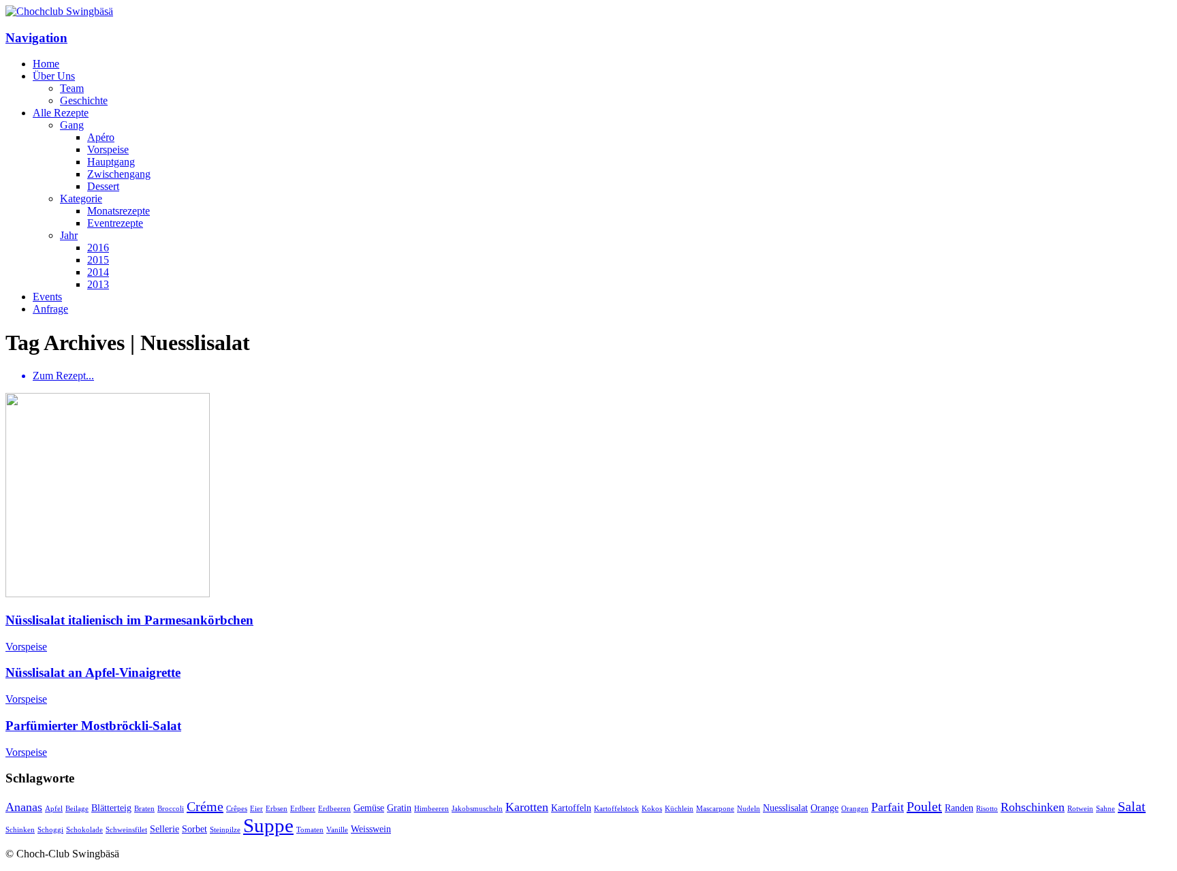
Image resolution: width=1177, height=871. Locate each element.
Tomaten (310, 830)
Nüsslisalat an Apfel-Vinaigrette (93, 672)
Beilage (77, 808)
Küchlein (679, 808)
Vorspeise (108, 149)
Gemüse (369, 807)
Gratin (399, 807)
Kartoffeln (571, 807)
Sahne (1105, 808)
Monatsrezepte (118, 211)
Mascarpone (715, 808)
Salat (1132, 806)
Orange (824, 807)
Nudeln (748, 808)
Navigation (36, 38)
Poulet (924, 806)
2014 (98, 272)
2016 (98, 247)
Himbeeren (431, 808)
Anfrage (50, 309)
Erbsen (276, 808)
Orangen (854, 808)
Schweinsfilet (126, 830)
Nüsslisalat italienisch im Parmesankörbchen (129, 620)
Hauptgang (111, 162)
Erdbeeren (334, 808)
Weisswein (371, 828)
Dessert (103, 186)
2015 (98, 260)
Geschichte (84, 100)
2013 (98, 284)
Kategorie (81, 198)
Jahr (69, 235)
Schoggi (50, 830)
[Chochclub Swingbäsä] (59, 11)
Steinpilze (225, 830)
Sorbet (194, 828)
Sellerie (164, 828)
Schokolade (84, 830)
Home (46, 63)
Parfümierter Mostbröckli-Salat (93, 725)
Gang (72, 125)
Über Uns (54, 76)
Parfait (887, 807)
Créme (205, 806)
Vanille (337, 830)
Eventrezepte (115, 223)
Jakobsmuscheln (477, 808)
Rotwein (1080, 808)
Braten (144, 808)
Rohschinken (1033, 807)
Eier (256, 808)
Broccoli (170, 808)
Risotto (987, 808)
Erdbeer (302, 808)
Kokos (652, 808)
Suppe (268, 825)
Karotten (526, 807)
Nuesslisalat (785, 807)
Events (47, 296)
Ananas (23, 807)
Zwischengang (119, 174)
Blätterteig (111, 807)
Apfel (54, 808)
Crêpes (236, 808)
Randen (959, 807)
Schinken (20, 830)
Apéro (100, 137)
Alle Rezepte (61, 112)
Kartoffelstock (616, 808)
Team (72, 88)
